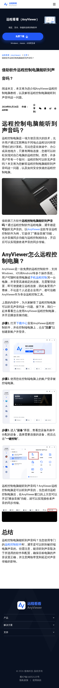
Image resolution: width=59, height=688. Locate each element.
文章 (26, 55)
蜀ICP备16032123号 (29, 676)
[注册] (29, 355)
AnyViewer (33, 229)
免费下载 (20, 36)
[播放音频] (29, 515)
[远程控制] (29, 462)
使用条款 (37, 680)
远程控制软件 (13, 544)
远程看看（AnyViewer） (12, 55)
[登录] (29, 406)
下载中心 (22, 323)
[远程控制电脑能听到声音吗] (29, 196)
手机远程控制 (38, 277)
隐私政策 (24, 680)
